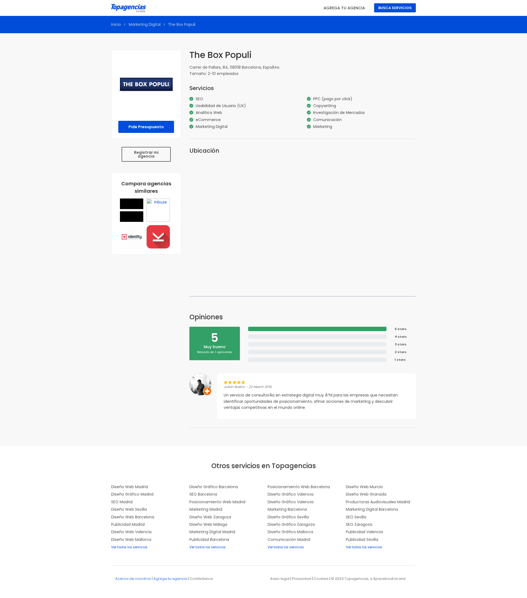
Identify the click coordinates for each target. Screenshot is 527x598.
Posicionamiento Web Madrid (217, 502)
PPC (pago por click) (332, 99)
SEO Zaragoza (359, 524)
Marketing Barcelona (287, 509)
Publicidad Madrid (128, 524)
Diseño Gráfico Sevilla (288, 517)
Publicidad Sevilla (362, 539)
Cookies (321, 578)
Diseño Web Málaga (208, 524)
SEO (199, 99)
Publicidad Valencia (364, 532)
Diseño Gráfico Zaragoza (291, 524)
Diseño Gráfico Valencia (290, 494)
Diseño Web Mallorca (131, 539)
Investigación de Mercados (339, 112)
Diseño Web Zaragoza (210, 517)
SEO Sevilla (356, 517)
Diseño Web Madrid (129, 487)
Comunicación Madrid (289, 539)
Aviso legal (280, 578)
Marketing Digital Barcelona (372, 509)
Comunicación (327, 119)
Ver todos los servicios (129, 547)
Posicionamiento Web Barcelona (299, 487)
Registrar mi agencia (146, 154)
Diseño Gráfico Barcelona (213, 487)
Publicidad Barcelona (209, 539)
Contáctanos (201, 578)
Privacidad (301, 578)
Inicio (116, 24)
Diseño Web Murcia (364, 487)
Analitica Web (209, 112)
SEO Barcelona (203, 494)
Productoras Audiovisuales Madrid (378, 502)
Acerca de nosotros (133, 578)
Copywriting (324, 105)
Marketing (322, 126)
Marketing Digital (145, 24)
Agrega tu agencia (344, 8)
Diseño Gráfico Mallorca (290, 532)
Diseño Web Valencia (131, 532)
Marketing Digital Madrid (212, 532)
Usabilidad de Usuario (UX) (221, 105)
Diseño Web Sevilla (129, 509)
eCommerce (208, 119)
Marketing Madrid (205, 509)
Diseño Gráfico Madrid (132, 494)
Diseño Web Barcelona (132, 517)
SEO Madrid (122, 502)
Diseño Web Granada (366, 494)
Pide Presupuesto (146, 127)
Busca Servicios (395, 7)
